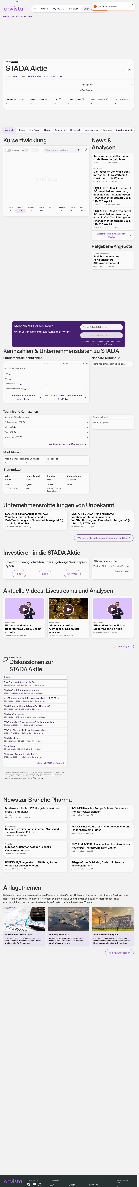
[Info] (22, 99)
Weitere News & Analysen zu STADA (111, 235)
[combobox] (62, 150)
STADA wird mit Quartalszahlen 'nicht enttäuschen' (29, 722)
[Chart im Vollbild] (86, 150)
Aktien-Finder (122, 571)
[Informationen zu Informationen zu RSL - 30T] (14, 427)
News (47, 130)
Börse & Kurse (8, 16)
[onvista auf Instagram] (39, 1185)
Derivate (72, 573)
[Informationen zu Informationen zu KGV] (10, 373)
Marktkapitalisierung (13, 99)
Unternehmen (91, 130)
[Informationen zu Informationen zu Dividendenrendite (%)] (25, 388)
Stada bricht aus (12, 738)
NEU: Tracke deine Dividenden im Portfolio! (63, 397)
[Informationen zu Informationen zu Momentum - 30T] (21, 437)
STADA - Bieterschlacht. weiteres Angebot (25, 730)
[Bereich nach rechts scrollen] (132, 130)
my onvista (58, 8)
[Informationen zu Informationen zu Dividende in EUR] (21, 383)
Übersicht (9, 130)
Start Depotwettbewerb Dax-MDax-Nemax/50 (27, 706)
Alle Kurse (34, 130)
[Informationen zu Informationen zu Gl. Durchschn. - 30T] (24, 422)
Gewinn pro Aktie (74, 99)
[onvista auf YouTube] (34, 1185)
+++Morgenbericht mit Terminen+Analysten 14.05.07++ (31, 698)
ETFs (45, 573)
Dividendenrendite (37, 99)
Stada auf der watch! (14, 714)
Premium (73, 8)
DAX (52, 1184)
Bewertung (9, 746)
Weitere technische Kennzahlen (66, 444)
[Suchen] (79, 150)
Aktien (18, 16)
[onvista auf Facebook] (28, 1185)
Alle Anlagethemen (119, 952)
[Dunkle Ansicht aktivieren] (17, 1)
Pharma (14, 61)
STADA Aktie (27, 16)
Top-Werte (93, 1184)
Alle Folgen (124, 646)
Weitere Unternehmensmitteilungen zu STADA (103, 537)
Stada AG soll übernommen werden (21, 690)
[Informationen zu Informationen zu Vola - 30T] (15, 432)
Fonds (19, 573)
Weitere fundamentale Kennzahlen (22, 397)
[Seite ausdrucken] (129, 70)
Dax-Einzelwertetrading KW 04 (19, 682)
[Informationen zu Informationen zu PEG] (10, 378)
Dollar (72, 1184)
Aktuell (44, 8)
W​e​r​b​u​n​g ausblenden (92, 36)
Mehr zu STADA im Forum (49, 763)
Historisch (75, 130)
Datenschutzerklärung (103, 344)
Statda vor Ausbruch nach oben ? (20, 754)
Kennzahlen (60, 130)
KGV (56, 99)
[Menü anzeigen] (34, 9)
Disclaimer (37, 778)
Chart (22, 130)
